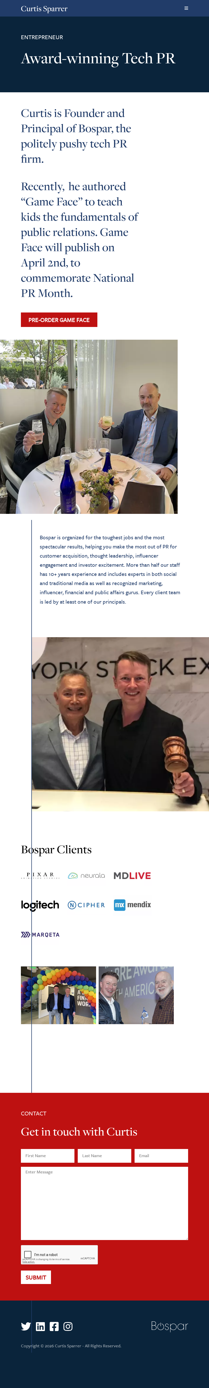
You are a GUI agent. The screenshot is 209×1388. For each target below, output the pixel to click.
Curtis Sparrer (44, 8)
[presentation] (59, 1255)
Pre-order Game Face (59, 320)
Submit (36, 1277)
